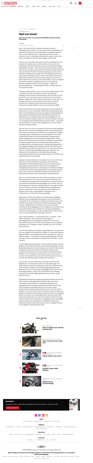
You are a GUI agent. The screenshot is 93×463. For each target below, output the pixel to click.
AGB (22, 434)
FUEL (47, 440)
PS (34, 440)
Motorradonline (64, 456)
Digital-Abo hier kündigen (70, 426)
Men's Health (57, 456)
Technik (33, 6)
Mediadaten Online (38, 421)
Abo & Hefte (53, 440)
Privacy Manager (46, 434)
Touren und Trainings (27, 421)
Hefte (45, 0)
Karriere (53, 434)
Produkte (49, 0)
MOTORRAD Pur (59, 426)
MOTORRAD (29, 440)
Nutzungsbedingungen (29, 434)
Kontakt (11, 434)
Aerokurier (5, 456)
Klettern (43, 456)
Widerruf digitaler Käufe (41, 428)
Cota (43, 97)
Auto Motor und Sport (14, 456)
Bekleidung (20, 6)
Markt (59, 6)
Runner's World (37, 458)
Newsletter (18, 426)
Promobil (77, 456)
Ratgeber (44, 6)
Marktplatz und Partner (27, 426)
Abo (42, 0)
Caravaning (26, 456)
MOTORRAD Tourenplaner (39, 426)
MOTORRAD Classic (41, 440)
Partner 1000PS (56, 421)
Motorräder (12, 6)
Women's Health (45, 458)
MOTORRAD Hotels (10, 426)
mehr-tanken (49, 456)
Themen (59, 434)
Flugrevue (38, 456)
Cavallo (32, 456)
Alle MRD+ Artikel (5, 6)
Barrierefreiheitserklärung (68, 434)
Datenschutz (38, 434)
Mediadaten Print (48, 421)
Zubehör (27, 6)
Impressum (16, 434)
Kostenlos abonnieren (12, 407)
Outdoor (72, 456)
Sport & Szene (52, 6)
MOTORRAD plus (50, 426)
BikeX (21, 456)
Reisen (38, 6)
